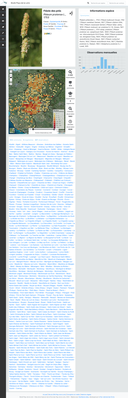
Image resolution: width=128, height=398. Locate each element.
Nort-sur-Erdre (63, 283)
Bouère (23, 166)
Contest (55, 190)
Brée (40, 168)
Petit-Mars (34, 290)
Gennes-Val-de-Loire (48, 204)
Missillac (49, 266)
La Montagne (66, 228)
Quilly (21, 297)
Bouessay (31, 166)
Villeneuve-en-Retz (36, 386)
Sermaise (21, 367)
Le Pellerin (62, 242)
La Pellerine (21, 230)
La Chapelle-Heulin (50, 221)
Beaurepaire (39, 159)
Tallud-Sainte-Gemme (17, 374)
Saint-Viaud (36, 360)
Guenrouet (32, 209)
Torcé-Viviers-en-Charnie (39, 376)
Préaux (58, 293)
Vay (52, 381)
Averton (64, 152)
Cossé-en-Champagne (17, 192)
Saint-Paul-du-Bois (17, 350)
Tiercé (26, 376)
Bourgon (12, 168)
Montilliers (13, 271)
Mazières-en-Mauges (66, 264)
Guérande (41, 209)
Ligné (65, 250)
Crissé (37, 195)
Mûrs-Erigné (43, 281)
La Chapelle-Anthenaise (55, 219)
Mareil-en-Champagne (56, 259)
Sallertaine (42, 362)
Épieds (11, 199)
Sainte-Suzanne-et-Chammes (59, 321)
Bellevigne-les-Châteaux (44, 161)
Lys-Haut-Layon (44, 257)
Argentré (58, 147)
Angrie (34, 147)
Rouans (23, 302)
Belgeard (12, 161)
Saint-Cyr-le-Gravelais (44, 317)
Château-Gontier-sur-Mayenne (20, 180)
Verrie (67, 381)
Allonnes (40, 144)
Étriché (60, 199)
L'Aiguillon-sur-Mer (27, 228)
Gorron (26, 207)
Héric (65, 209)
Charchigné (58, 178)
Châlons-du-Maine (66, 173)
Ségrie (65, 364)
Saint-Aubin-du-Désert (56, 307)
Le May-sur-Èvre (43, 242)
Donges (17, 197)
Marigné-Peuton (23, 262)
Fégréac (12, 202)
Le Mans (32, 242)
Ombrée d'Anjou (28, 288)
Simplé (20, 369)
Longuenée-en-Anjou (32, 254)
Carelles (50, 171)
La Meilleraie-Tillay (42, 228)
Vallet (32, 381)
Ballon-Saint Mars (20, 154)
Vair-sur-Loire (45, 379)
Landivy (12, 230)
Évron (67, 199)
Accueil (45, 394)
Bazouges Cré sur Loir (27, 156)
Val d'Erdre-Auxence (60, 379)
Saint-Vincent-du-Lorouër (52, 360)
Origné (49, 288)
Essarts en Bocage (49, 199)
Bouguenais (41, 166)
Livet (26, 252)
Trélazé (71, 376)
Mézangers (35, 266)
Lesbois (13, 245)
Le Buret (65, 238)
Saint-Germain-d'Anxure (34, 329)
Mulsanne (34, 281)
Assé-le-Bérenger (29, 149)
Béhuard (66, 159)
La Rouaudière (30, 233)
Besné (72, 161)
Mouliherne (47, 278)
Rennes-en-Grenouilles (65, 297)
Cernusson (69, 171)
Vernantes (59, 381)
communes (16, 140)
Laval (71, 235)
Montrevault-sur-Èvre (46, 274)
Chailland (12, 173)
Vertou (27, 384)
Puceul (48, 295)
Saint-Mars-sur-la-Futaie (45, 343)
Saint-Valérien (25, 360)
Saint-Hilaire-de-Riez (25, 333)
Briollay (59, 168)
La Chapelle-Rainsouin (17, 223)
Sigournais (59, 367)
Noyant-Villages (49, 285)
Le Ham (44, 240)
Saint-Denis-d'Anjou (61, 317)
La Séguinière (42, 233)
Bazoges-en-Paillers (64, 154)
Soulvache (35, 372)
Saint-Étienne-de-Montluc (19, 324)
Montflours (50, 269)
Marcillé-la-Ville (40, 259)
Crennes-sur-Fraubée (26, 195)
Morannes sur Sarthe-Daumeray (50, 276)
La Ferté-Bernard (21, 226)
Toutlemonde (56, 376)
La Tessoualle (23, 235)
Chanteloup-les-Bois (24, 178)
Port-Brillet (40, 293)
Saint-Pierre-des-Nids (62, 352)
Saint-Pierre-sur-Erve (34, 355)
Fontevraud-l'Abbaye (46, 202)
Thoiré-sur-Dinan (53, 374)
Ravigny (28, 297)
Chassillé (67, 178)
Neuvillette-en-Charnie (47, 283)
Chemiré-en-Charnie (54, 185)
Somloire (28, 369)
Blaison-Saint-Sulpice (24, 164)
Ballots (31, 154)
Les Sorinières (28, 250)
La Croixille (58, 223)
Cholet (20, 187)
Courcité (69, 192)
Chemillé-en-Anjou (39, 185)
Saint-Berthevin (52, 309)
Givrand (12, 207)
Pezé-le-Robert (52, 290)
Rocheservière (63, 300)
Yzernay (19, 388)
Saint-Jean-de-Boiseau (62, 333)
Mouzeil (12, 281)
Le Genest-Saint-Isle (31, 240)
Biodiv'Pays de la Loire (20, 3)
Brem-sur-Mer (49, 168)
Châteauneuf (38, 180)
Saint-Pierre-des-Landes (43, 352)
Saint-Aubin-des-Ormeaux (36, 307)
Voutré (11, 388)
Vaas (30, 379)
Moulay (39, 278)
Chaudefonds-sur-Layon (26, 183)
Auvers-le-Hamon (52, 152)
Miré (42, 266)
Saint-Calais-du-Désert (47, 312)
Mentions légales (86, 394)
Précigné (65, 293)
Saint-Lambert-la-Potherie (59, 336)
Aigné (18, 144)
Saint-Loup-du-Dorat (33, 340)
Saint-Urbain (14, 360)
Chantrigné (38, 178)
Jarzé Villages (37, 211)
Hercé (59, 209)
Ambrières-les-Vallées (53, 144)
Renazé (53, 297)
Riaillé (18, 300)
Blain (12, 164)
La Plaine (30, 230)
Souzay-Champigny (65, 372)
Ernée (38, 199)
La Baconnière (44, 214)
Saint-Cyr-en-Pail (27, 317)
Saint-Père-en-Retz (51, 350)
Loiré (32, 252)
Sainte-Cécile (52, 319)
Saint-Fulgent (58, 324)
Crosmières (46, 195)
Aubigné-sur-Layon (17, 152)
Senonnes (12, 367)
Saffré (23, 305)
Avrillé (71, 152)
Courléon (12, 195)
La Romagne (18, 233)
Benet (66, 161)
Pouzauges (50, 293)
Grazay (47, 207)
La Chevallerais (33, 223)
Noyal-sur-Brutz (36, 285)
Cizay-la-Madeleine (32, 187)
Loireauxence (52, 252)
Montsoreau (23, 276)
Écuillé (60, 197)
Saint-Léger (13, 338)
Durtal (45, 197)
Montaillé (22, 269)
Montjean (22, 271)
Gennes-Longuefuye (31, 204)
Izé (24, 211)
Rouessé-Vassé (33, 302)
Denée (54, 195)
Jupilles (19, 214)
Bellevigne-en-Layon (25, 161)
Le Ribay (70, 242)
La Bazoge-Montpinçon (61, 214)
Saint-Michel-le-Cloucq (57, 345)
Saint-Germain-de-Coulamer (55, 329)
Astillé (53, 149)
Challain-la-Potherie (25, 173)
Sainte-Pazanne (40, 321)
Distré (60, 195)
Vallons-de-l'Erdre (42, 381)
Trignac (24, 379)
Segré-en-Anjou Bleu (53, 364)
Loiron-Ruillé (63, 252)
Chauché (12, 183)
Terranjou (36, 374)
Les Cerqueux (23, 245)
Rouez (43, 302)
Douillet (38, 197)
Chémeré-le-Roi (24, 185)
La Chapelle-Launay (66, 221)
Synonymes (84, 15)
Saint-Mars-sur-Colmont (25, 343)
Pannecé (63, 288)
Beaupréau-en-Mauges (24, 159)
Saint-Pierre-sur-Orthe (52, 355)
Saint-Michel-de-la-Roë (37, 345)
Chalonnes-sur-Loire (49, 173)
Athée (59, 149)
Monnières (13, 269)
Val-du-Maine (23, 381)
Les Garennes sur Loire (49, 245)
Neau (59, 281)
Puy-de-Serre (58, 295)
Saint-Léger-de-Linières (28, 338)
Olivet (18, 288)
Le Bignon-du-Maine (34, 238)
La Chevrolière (46, 223)
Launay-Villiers (61, 235)
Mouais (20, 278)
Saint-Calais (31, 312)
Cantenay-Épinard (38, 171)
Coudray (31, 192)
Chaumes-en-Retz (44, 183)
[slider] (33, 129)
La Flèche (33, 226)
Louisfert (44, 254)
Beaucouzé (41, 156)
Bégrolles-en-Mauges (53, 159)
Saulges (58, 362)
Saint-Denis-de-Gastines (18, 319)
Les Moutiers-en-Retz (47, 247)
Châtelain (48, 180)
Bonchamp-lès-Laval (59, 164)
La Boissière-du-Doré (66, 216)
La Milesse (55, 228)
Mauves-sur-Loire (30, 264)
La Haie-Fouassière (59, 226)
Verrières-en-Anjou (16, 384)
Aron (11, 149)
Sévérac (30, 367)
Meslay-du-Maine (22, 266)
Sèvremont (49, 367)
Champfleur (23, 175)
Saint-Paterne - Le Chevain (64, 348)
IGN (64, 133)
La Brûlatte (40, 219)
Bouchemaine (14, 166)
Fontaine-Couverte (30, 202)
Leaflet (59, 133)
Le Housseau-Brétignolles (58, 240)
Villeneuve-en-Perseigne (18, 386)
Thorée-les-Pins (67, 374)
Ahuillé (11, 144)
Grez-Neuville (21, 209)
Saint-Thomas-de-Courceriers (62, 357)
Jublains (60, 211)
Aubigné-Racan (69, 149)
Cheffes (70, 183)
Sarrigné (50, 362)
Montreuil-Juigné (15, 274)
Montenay (40, 269)
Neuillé (20, 283)
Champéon (13, 175)
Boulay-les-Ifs (65, 166)
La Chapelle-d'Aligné (33, 221)
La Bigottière (51, 216)
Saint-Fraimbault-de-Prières (40, 324)
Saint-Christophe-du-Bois (20, 314)
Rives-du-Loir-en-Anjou (30, 300)
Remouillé (44, 297)
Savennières (21, 364)
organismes (28, 140)
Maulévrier (18, 264)
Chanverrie (48, 178)
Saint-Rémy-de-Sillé (25, 357)
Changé (12, 178)
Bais (10, 154)
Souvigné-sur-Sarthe (48, 372)
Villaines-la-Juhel (60, 384)
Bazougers (13, 156)
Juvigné (35, 214)
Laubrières (50, 235)
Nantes (53, 281)
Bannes (38, 154)
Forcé (58, 202)
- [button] (11, 80)
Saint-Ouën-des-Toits (44, 348)
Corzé (70, 190)
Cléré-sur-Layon (47, 187)
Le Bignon (21, 238)
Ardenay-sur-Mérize (46, 147)
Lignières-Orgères (16, 252)
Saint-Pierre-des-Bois (24, 352)
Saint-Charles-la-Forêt (65, 312)
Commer (38, 190)
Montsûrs (33, 276)
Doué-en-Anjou (28, 197)
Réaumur (36, 297)
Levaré (48, 250)
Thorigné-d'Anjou (15, 376)
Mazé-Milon (52, 264)
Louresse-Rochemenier (58, 254)
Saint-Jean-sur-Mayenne (18, 336)
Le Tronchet (40, 250)
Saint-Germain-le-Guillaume (56, 331)
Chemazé (12, 185)
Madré (11, 259)
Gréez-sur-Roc (56, 207)
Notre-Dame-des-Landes (18, 285)
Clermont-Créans (61, 187)
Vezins (34, 384)
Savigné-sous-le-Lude (36, 364)
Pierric (62, 290)
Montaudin (31, 269)
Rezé (12, 300)
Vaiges (36, 379)
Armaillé (67, 147)
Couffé (61, 192)
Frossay (19, 204)
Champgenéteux (49, 175)
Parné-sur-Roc (22, 290)
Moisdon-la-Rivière (61, 266)
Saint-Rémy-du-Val (42, 357)
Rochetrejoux (14, 302)
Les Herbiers (14, 247)
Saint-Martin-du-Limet (64, 343)
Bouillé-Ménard (53, 166)
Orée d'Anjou (40, 288)
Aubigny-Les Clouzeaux (35, 152)
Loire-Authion (40, 252)
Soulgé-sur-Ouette (22, 372)
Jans (28, 211)
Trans (64, 376)
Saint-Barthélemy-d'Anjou (34, 309)
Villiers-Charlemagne (60, 386)
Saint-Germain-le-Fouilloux (34, 331)
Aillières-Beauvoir (28, 144)
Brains (19, 168)
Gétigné (68, 204)
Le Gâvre (19, 240)
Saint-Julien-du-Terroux (38, 336)
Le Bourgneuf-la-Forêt (52, 238)
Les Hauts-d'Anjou (67, 245)
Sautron (12, 364)
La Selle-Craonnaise (56, 233)
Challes (37, 173)
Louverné (12, 257)
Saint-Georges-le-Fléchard (35, 326)
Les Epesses (34, 245)
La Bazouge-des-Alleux (36, 216)
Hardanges (51, 209)
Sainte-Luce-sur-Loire (24, 321)
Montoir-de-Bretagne (35, 271)
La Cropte (67, 223)
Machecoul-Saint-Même (61, 257)
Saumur (66, 362)
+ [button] (11, 75)
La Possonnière (56, 230)
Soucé (35, 369)
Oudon (56, 288)
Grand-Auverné (36, 207)
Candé (27, 171)
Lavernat (12, 238)
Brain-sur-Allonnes (30, 168)
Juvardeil (26, 214)
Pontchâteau (14, 293)
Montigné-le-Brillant (63, 269)
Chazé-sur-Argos (59, 183)
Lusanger (33, 257)
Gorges (19, 207)
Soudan (43, 369)
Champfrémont (35, 175)
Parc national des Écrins (107, 397)
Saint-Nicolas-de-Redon (26, 348)
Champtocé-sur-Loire (65, 175)
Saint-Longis (19, 340)
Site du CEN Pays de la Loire (57, 394)
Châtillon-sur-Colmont (62, 180)
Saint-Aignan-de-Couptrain (38, 305)
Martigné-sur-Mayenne (53, 262)
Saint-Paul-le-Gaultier (34, 350)
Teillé (29, 374)
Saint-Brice (21, 312)
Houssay (12, 211)
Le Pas (53, 242)
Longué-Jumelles (15, 254)
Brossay (20, 171)
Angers (27, 147)
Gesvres (61, 204)
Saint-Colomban (59, 314)
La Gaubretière (44, 226)
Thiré (43, 374)
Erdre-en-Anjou (28, 199)
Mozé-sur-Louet (23, 281)
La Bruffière (30, 219)
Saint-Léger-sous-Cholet (48, 338)
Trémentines (15, 379)
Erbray (18, 199)
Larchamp (67, 230)
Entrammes (69, 197)
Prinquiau (41, 295)
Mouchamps (29, 278)
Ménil (12, 266)
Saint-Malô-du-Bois (50, 340)
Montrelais (49, 271)
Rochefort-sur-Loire (48, 300)
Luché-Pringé (23, 257)
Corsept (63, 190)
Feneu (19, 202)
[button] (11, 77)
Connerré (46, 190)
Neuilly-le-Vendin (30, 283)
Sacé (18, 305)
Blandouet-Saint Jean (41, 164)
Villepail (48, 386)
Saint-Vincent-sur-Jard (27, 362)
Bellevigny (58, 161)
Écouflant (52, 197)
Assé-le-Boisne (43, 149)
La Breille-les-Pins (17, 219)
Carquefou (59, 171)
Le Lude (24, 242)
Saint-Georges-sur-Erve (56, 326)
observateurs (41, 140)
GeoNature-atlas (84, 397)
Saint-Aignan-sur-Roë (58, 305)
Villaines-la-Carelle (45, 384)
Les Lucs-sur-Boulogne (29, 247)
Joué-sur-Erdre (50, 211)
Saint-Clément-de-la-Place (41, 314)
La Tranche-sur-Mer (37, 235)
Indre (19, 211)
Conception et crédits (73, 394)
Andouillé (19, 147)
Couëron (39, 192)
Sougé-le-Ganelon (54, 369)
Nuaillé (59, 285)
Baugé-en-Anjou (49, 154)
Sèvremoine (38, 367)
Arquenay (18, 149)
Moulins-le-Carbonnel (61, 278)
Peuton (42, 290)
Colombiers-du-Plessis (24, 190)
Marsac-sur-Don (36, 262)
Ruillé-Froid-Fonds (54, 302)
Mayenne (42, 264)
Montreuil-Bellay (60, 271)
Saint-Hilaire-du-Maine (43, 333)
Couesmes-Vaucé (50, 192)
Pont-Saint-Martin (27, 293)
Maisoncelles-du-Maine (24, 259)
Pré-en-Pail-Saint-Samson (26, 295)
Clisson (12, 190)
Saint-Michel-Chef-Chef (18, 345)
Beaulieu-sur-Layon (54, 156)
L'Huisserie (57, 250)
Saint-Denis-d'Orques (37, 319)
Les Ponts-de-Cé (63, 247)
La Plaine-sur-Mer (42, 230)
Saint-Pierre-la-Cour (16, 355)
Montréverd (60, 274)
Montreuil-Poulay (30, 274)
